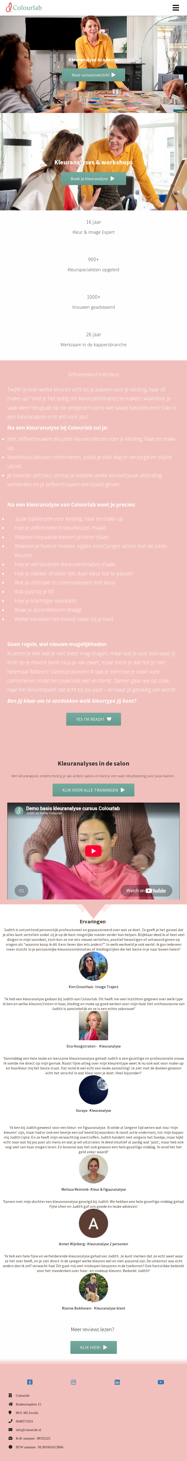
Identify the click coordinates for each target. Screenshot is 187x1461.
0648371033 (24, 1421)
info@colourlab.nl (28, 1430)
